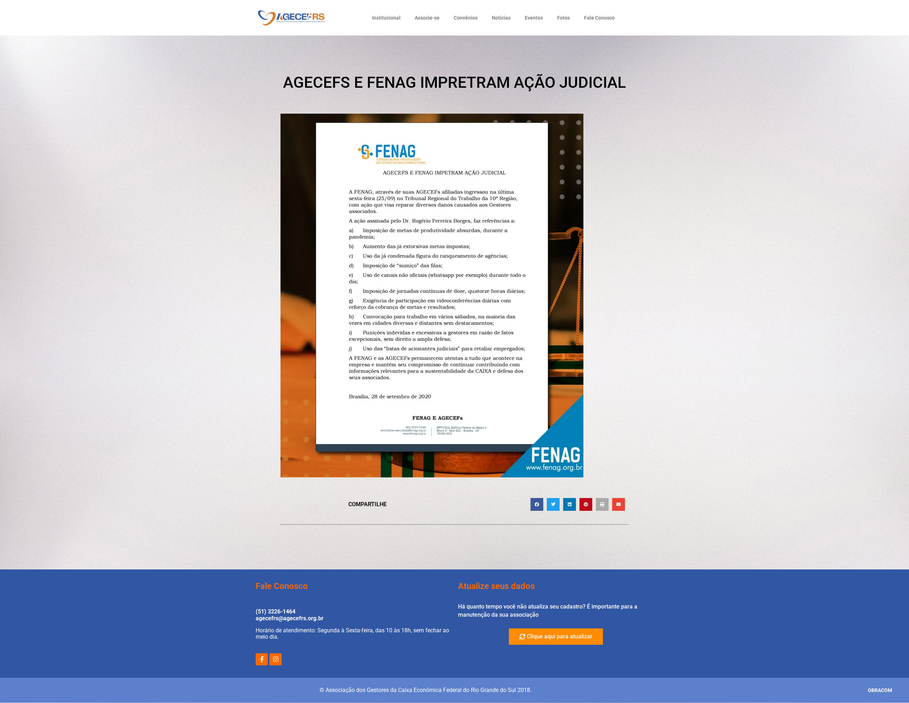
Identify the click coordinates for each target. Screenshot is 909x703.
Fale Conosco (599, 18)
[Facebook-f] (262, 659)
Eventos (534, 18)
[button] (536, 504)
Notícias (501, 18)
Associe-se (427, 18)
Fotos (563, 18)
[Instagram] (276, 659)
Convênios (466, 18)
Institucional (386, 18)
